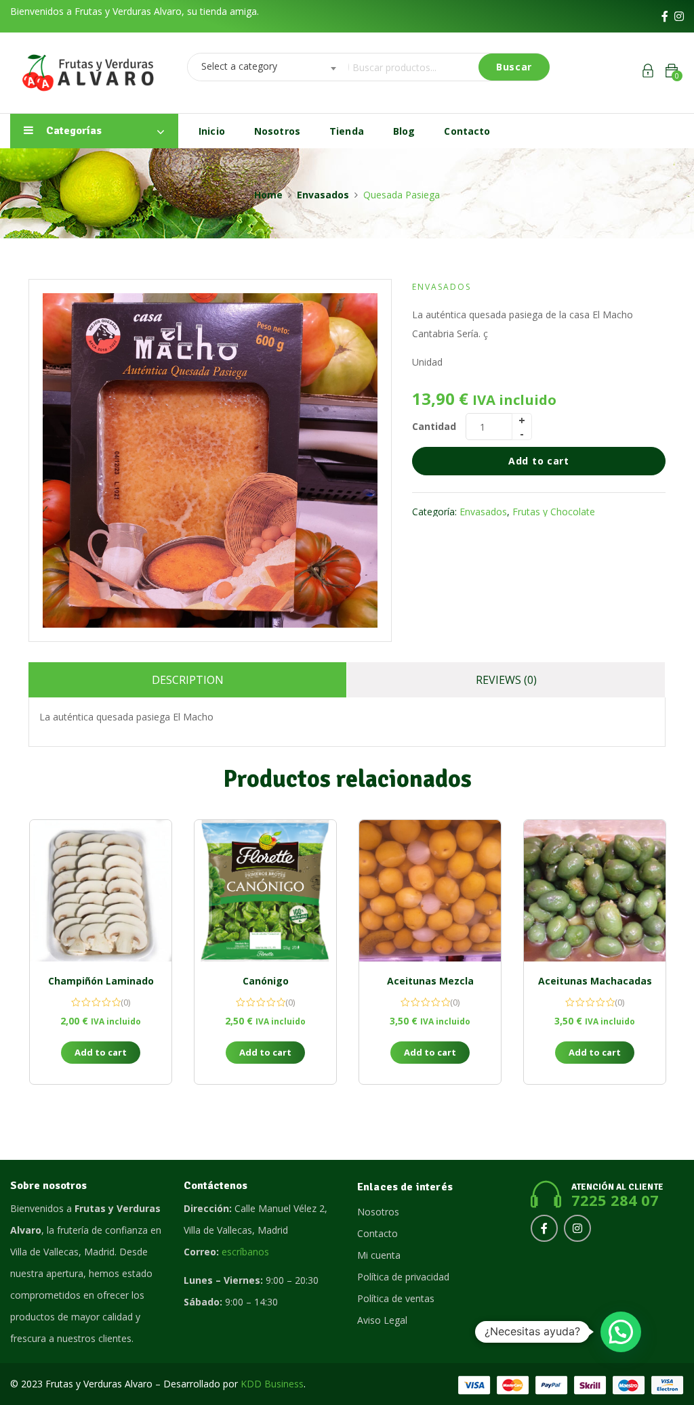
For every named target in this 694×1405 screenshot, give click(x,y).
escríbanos (245, 1251)
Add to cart (538, 460)
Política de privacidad (403, 1276)
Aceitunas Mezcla (430, 980)
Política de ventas (395, 1298)
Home (268, 194)
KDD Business (272, 1383)
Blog (404, 131)
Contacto (467, 131)
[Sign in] (648, 72)
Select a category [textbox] (239, 66)
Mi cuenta (379, 1255)
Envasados (323, 194)
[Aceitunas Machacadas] (595, 890)
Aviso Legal (382, 1320)
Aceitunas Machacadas (595, 980)
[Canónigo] (265, 890)
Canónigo (266, 980)
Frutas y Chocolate (553, 511)
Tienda (346, 131)
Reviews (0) (506, 679)
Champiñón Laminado (101, 980)
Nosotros (277, 131)
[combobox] (264, 67)
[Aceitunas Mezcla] (430, 890)
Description (188, 679)
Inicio (212, 131)
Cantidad (434, 426)
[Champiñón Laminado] (100, 890)
